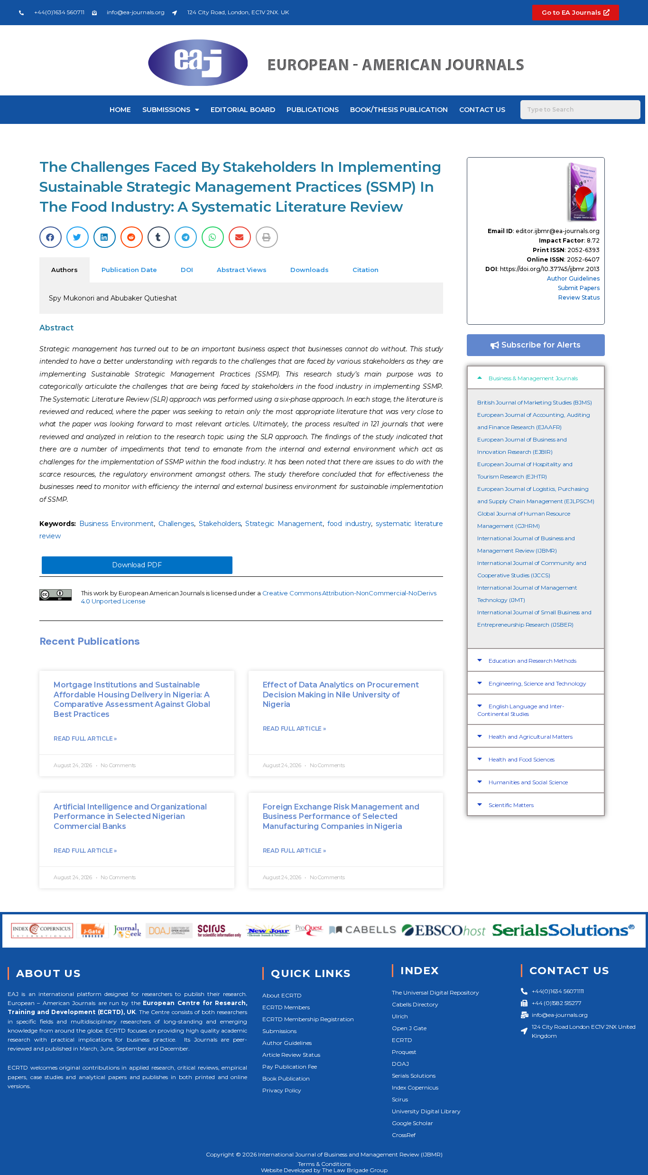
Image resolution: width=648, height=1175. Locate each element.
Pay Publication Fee (289, 1066)
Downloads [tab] (309, 269)
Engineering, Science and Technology (537, 683)
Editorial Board (243, 109)
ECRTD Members (286, 1007)
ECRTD (402, 1039)
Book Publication (286, 1078)
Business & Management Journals (533, 378)
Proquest (404, 1051)
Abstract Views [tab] (242, 269)
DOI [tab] (187, 269)
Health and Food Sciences (522, 759)
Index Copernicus (415, 1087)
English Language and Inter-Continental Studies (521, 710)
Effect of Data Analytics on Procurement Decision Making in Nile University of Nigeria (341, 694)
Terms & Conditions (324, 1163)
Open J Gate (409, 1028)
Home (120, 109)
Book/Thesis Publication (399, 109)
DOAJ (400, 1063)
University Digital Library (426, 1111)
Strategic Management (284, 523)
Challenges (176, 523)
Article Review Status (291, 1054)
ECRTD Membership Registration (308, 1019)
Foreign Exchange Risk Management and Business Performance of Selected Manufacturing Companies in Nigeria (341, 816)
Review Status (579, 297)
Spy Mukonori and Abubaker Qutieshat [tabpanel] (113, 298)
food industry (349, 523)
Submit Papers (579, 287)
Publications (313, 109)
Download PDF (137, 565)
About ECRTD (282, 995)
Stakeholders (220, 523)
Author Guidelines (573, 278)
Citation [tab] (365, 269)
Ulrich (400, 1016)
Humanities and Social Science (528, 782)
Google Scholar (412, 1123)
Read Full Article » (85, 738)
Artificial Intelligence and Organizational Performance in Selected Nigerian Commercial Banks (130, 816)
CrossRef (404, 1134)
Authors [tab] (64, 269)
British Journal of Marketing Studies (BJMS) (534, 402)
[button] (50, 237)
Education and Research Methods (532, 660)
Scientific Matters (511, 804)
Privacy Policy (281, 1090)
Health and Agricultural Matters (531, 736)
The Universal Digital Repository (435, 992)
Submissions (166, 109)
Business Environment (116, 523)
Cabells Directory (415, 1004)
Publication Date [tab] (129, 269)
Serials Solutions (413, 1075)
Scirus (400, 1099)
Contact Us (482, 109)
